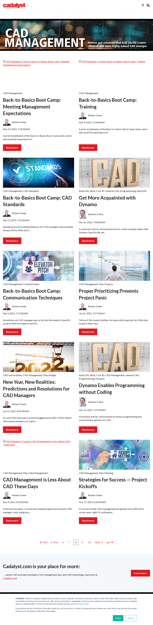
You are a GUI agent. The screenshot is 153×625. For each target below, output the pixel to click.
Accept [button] (118, 618)
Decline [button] (131, 618)
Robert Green (19, 122)
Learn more (140, 573)
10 (89, 542)
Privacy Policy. (83, 603)
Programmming (128, 190)
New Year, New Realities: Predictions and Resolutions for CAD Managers (36, 388)
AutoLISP (142, 190)
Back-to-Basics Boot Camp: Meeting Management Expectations (32, 106)
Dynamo (100, 378)
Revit (92, 190)
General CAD (112, 190)
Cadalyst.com (10, 578)
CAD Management (12, 93)
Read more (12, 147)
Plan (101, 284)
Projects (108, 284)
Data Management (38, 473)
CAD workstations (12, 375)
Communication (31, 284)
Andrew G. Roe (95, 214)
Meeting (108, 473)
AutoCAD (84, 190)
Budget (52, 375)
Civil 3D (100, 190)
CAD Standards (31, 190)
